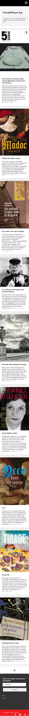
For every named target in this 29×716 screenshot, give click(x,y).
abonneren (11, 18)
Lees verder (5, 102)
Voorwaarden (6, 712)
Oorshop (4, 698)
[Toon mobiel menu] (26, 3)
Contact (4, 695)
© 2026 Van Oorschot (14, 712)
